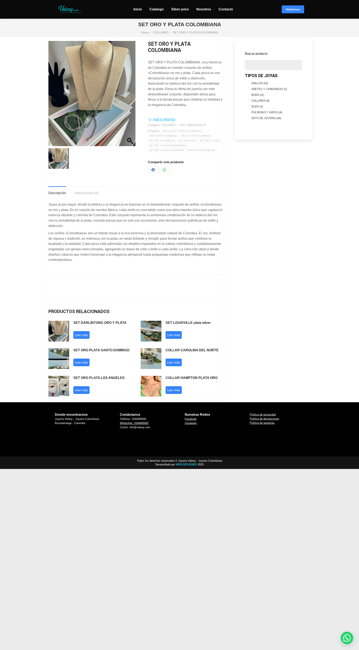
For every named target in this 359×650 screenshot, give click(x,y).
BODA (257, 94)
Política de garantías (262, 422)
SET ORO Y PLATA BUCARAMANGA (168, 145)
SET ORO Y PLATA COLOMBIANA (166, 150)
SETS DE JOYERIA (266, 118)
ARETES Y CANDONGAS (269, 89)
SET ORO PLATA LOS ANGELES (99, 378)
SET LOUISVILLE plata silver (188, 322)
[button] (161, 119)
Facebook (191, 419)
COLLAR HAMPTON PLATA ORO (192, 378)
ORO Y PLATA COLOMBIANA (196, 136)
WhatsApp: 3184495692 (134, 423)
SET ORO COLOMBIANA (162, 140)
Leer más (81, 335)
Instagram (191, 423)
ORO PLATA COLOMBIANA (163, 136)
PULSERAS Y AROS (266, 112)
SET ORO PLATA (187, 140)
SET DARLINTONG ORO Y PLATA (100, 322)
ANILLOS (259, 83)
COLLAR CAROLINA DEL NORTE (192, 350)
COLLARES (168, 125)
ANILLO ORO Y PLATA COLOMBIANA (181, 131)
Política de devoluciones (264, 418)
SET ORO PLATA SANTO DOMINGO (101, 350)
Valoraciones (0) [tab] (86, 193)
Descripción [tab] (57, 193)
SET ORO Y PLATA (210, 140)
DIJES (257, 106)
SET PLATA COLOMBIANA (201, 150)
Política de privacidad (263, 414)
